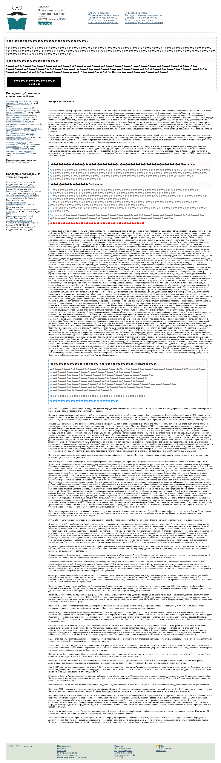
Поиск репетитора (50, 10)
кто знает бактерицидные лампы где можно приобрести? (22, 197)
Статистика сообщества (68, 755)
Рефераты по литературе (101, 20)
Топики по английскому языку (103, 15)
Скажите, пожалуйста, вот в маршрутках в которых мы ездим (21, 221)
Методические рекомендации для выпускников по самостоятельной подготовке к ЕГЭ (21, 117)
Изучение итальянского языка (19, 227)
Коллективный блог (51, 13)
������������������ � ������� (84, 400)
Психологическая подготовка (103, 22)
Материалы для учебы (124, 755)
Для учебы (45, 23)
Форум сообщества (123, 750)
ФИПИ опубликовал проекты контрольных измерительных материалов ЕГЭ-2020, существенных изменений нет (23, 143)
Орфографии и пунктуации (139, 20)
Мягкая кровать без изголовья (20, 187)
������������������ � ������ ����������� (97, 223)
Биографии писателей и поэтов (141, 18)
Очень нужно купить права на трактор (23, 191)
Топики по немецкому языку (102, 18)
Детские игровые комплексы (19, 182)
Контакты (61, 750)
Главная (43, 7)
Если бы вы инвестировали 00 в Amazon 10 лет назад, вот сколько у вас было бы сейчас (22, 110)
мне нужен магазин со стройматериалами (16, 203)
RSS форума (165, 748)
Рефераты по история (136, 13)
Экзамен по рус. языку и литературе (144, 22)
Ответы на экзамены (99, 13)
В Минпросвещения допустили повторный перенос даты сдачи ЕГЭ (22, 123)
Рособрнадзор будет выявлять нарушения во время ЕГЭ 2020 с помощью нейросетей (21, 135)
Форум (42, 18)
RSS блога (161, 750)
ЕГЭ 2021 (63, 19)
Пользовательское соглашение (71, 757)
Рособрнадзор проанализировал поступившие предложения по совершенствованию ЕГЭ (20, 151)
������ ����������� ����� (34, 82)
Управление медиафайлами (19, 216)
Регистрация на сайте (67, 753)
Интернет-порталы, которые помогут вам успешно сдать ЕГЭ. (22, 102)
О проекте (61, 748)
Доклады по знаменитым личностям (143, 15)
